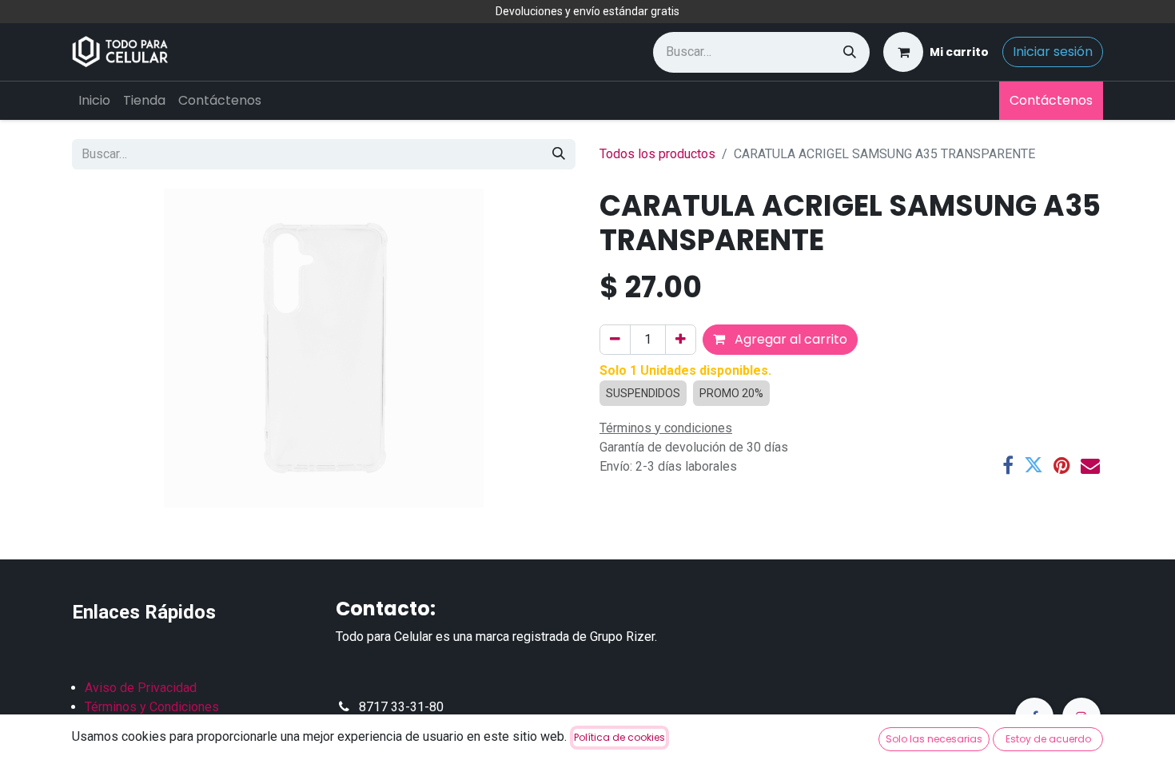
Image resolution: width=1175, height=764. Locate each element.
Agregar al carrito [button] (789, 339)
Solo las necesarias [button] (934, 739)
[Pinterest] (1062, 465)
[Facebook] (1008, 465)
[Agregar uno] (680, 339)
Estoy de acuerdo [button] (1048, 739)
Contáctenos (1051, 100)
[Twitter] (1033, 465)
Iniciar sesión (1053, 51)
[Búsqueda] (850, 52)
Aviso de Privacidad (141, 687)
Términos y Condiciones (152, 706)
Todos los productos (657, 153)
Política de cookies (619, 737)
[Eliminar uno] (615, 339)
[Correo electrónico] (1090, 465)
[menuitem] (94, 101)
